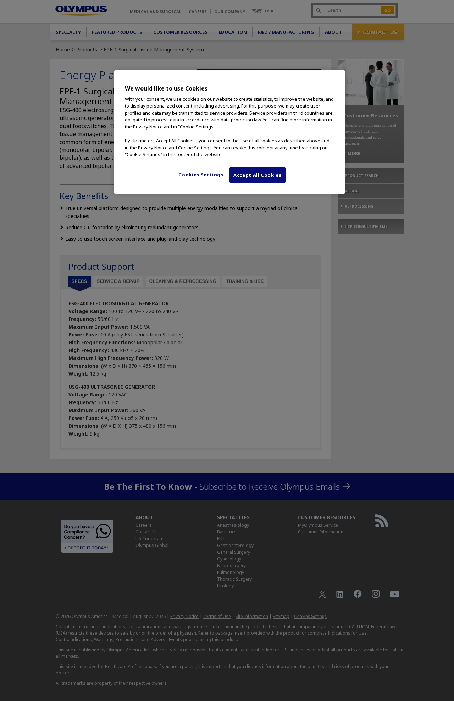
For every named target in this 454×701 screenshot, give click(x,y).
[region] (229, 132)
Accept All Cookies (257, 175)
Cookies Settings (200, 174)
